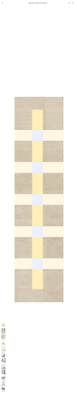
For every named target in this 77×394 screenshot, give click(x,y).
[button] (2, 3)
